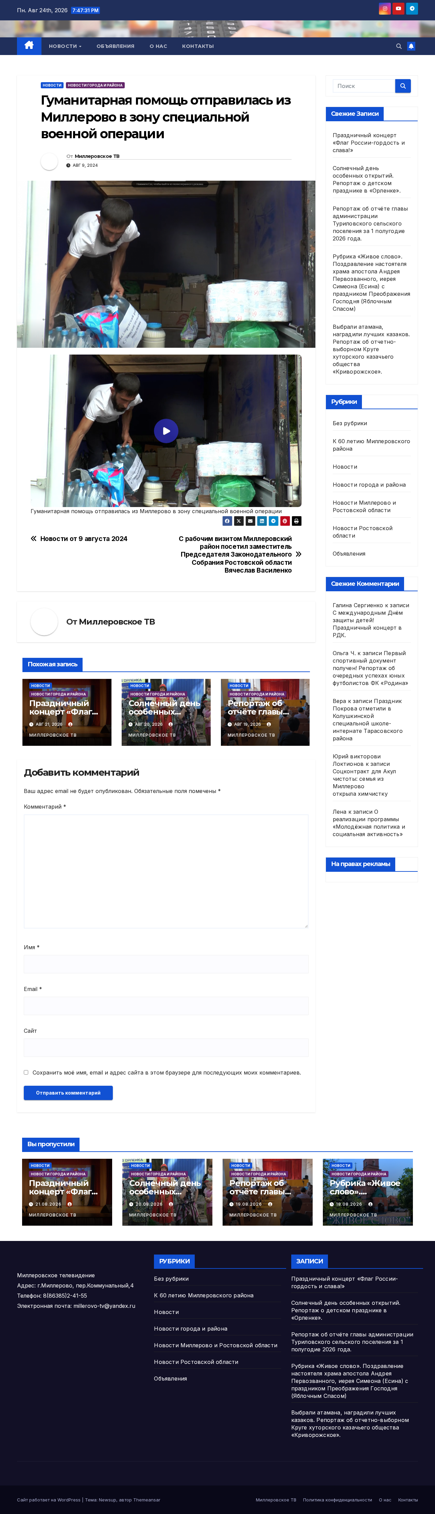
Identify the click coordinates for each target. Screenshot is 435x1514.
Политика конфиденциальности (337, 1499)
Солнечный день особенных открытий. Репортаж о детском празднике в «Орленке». (346, 1310)
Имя (32, 947)
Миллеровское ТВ (97, 156)
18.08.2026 (350, 1204)
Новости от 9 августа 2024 (83, 539)
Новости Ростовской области (196, 1361)
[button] (399, 46)
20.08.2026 (150, 1204)
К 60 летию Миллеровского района (204, 1295)
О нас (159, 46)
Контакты (198, 46)
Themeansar (146, 1499)
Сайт (30, 1030)
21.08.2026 (49, 1204)
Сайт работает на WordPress (49, 1499)
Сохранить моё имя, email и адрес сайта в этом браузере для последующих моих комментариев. (167, 1072)
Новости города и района (95, 85)
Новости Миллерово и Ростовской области (215, 1345)
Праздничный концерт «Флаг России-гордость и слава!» (369, 143)
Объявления (116, 46)
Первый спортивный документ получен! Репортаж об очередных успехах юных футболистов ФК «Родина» (370, 668)
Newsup (107, 1499)
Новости (64, 46)
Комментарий (45, 806)
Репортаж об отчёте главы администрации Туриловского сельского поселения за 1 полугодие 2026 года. (370, 223)
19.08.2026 (249, 1204)
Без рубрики (350, 423)
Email (33, 989)
